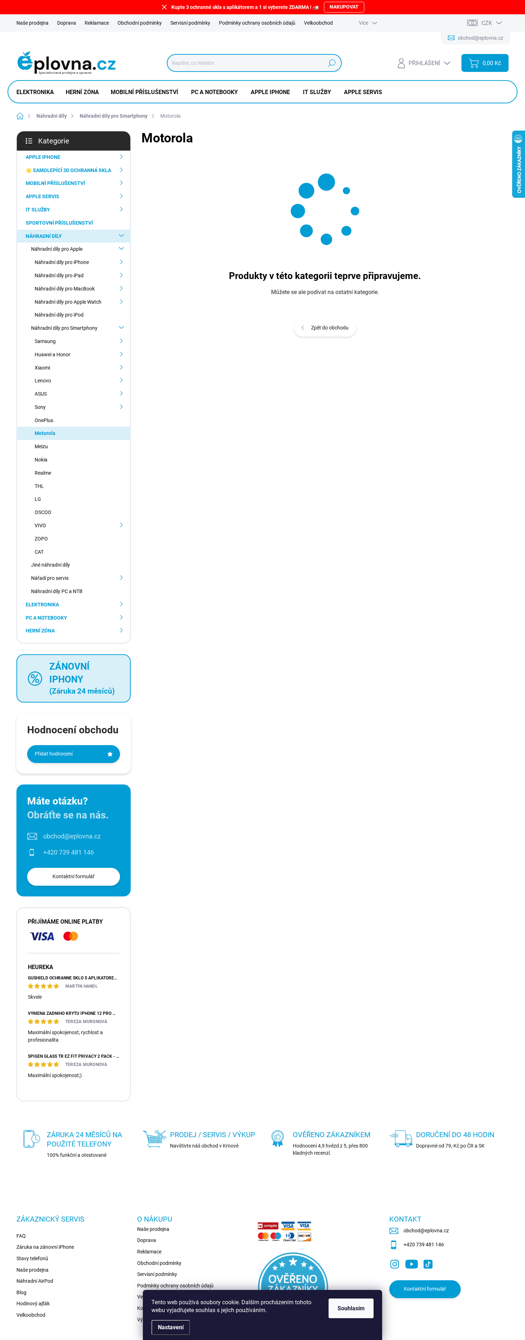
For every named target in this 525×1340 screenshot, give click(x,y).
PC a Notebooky (46, 618)
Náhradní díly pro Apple (56, 249)
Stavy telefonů (32, 1258)
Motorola (45, 433)
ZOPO (41, 539)
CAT (39, 552)
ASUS (41, 394)
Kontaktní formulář (73, 876)
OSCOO (43, 512)
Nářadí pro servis (50, 578)
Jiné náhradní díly (50, 565)
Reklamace (97, 23)
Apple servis (42, 196)
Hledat (331, 63)
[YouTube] (412, 1262)
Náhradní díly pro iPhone (62, 262)
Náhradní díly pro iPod (59, 315)
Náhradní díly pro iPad (59, 275)
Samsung (45, 341)
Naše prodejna (32, 23)
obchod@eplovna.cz (72, 836)
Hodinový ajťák (33, 1303)
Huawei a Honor (52, 354)
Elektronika (42, 604)
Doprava (66, 23)
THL (39, 486)
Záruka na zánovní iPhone (45, 1247)
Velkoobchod (318, 23)
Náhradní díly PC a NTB (56, 591)
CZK (486, 23)
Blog (21, 1292)
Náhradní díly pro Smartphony (64, 328)
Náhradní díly (44, 236)
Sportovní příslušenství (59, 223)
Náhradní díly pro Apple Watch (68, 302)
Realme (43, 473)
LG (38, 499)
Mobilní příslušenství (55, 183)
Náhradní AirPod (34, 1281)
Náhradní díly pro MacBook (65, 289)
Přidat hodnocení (53, 754)
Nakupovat (344, 7)
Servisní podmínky (190, 23)
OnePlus (44, 420)
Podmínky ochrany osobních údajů (257, 23)
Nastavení (171, 1327)
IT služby (38, 209)
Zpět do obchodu (330, 328)
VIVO (40, 525)
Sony (40, 407)
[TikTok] (427, 1262)
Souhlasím (351, 1308)
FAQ (21, 1236)
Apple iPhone (43, 157)
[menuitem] (37, 92)
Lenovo (43, 380)
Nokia (41, 460)
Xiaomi (42, 368)
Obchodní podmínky (140, 23)
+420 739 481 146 (68, 852)
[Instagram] (394, 1262)
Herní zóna (40, 631)
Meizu (41, 446)
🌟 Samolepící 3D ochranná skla (68, 170)
